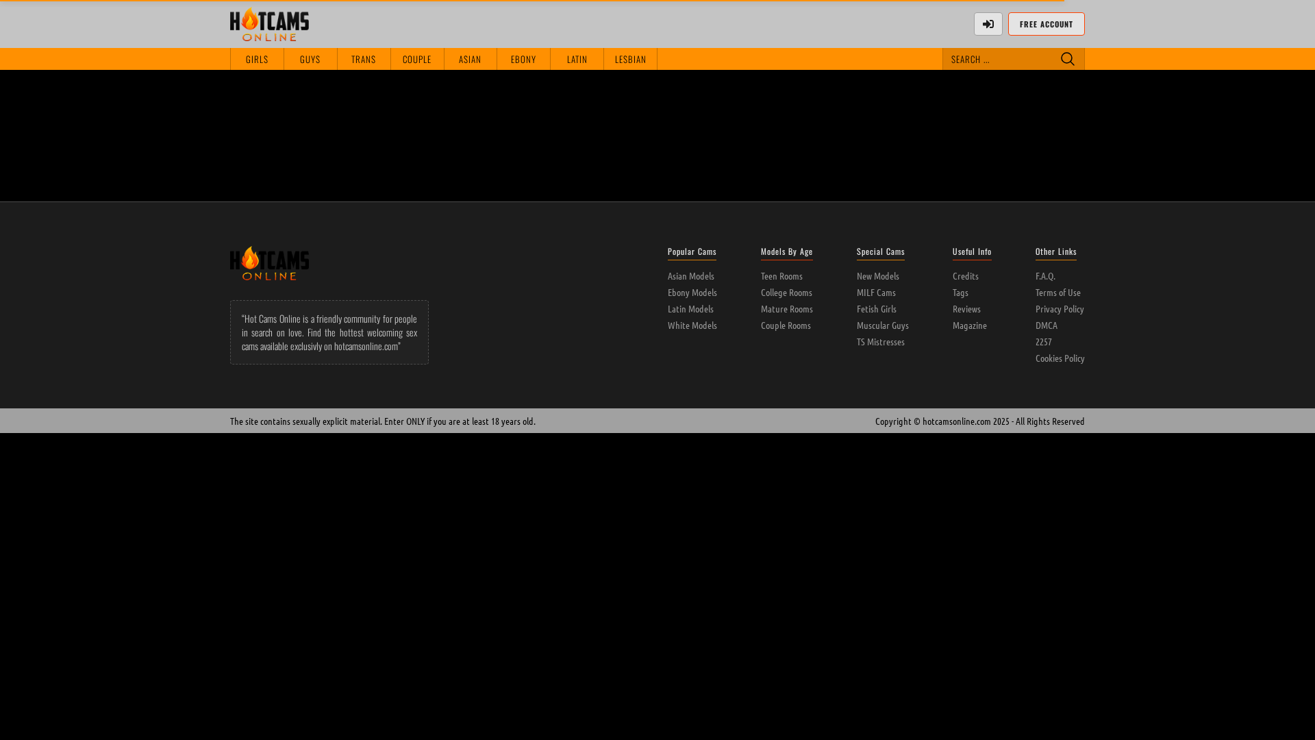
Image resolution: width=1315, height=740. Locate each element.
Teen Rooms (782, 275)
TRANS (363, 59)
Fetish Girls (877, 308)
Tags (960, 292)
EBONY (523, 59)
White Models (692, 325)
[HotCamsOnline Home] (269, 24)
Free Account (1046, 23)
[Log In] (988, 24)
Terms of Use (1058, 292)
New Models (878, 275)
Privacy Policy (1060, 308)
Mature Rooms (787, 308)
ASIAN (470, 59)
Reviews (967, 308)
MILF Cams (876, 292)
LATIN (577, 59)
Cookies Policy (1060, 358)
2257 (1044, 341)
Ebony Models (692, 292)
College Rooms (786, 292)
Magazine (970, 325)
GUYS (310, 59)
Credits (966, 275)
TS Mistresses (881, 341)
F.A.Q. (1045, 275)
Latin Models (691, 308)
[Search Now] (1067, 59)
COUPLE (417, 59)
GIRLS (257, 59)
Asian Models (691, 275)
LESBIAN (631, 59)
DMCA (1046, 325)
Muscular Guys (883, 325)
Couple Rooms (786, 325)
